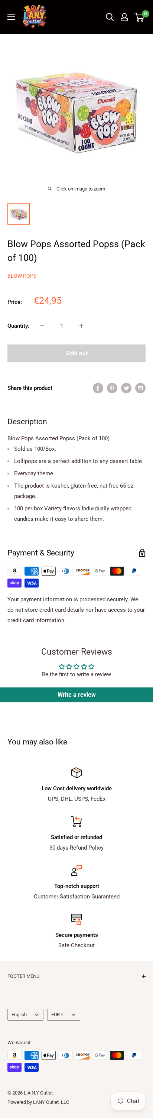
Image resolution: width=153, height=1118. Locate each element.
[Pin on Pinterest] (112, 388)
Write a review (77, 694)
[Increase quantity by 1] (81, 326)
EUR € (57, 1014)
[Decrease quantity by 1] (42, 326)
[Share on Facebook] (98, 388)
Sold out (77, 353)
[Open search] (110, 17)
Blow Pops (21, 276)
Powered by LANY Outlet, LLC (38, 1102)
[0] (139, 17)
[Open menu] (11, 17)
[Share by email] (140, 388)
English (19, 1014)
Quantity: (18, 325)
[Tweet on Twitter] (126, 388)
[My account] (124, 17)
